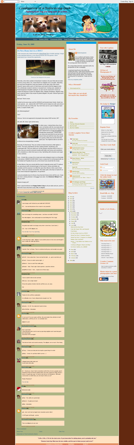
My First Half (73, 125)
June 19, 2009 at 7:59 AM (27, 209)
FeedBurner (111, 159)
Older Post (61, 431)
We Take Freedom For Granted (79, 140)
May (72, 249)
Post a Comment (21, 429)
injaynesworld (76, 176)
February (73, 255)
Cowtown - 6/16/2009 (106, 198)
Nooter (23, 236)
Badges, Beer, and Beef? (77, 239)
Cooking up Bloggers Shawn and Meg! (80, 244)
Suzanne (23, 357)
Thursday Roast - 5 (106, 251)
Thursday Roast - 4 (106, 249)
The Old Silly (25, 382)
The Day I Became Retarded (77, 124)
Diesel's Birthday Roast (107, 253)
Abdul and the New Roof (77, 227)
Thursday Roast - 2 (106, 245)
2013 (71, 203)
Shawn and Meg (105, 255)
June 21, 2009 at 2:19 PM (27, 385)
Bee (22, 386)
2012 (71, 205)
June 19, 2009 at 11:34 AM (28, 272)
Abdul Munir (71, 444)
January (73, 257)
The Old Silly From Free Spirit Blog (31, 231)
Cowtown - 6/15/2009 (106, 196)
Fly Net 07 (85, 444)
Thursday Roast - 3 (106, 247)
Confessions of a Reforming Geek (54, 444)
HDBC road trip (37, 192)
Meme (71, 122)
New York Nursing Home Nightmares (81, 168)
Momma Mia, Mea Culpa (78, 152)
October (73, 217)
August (73, 221)
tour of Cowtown (57, 130)
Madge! (112, 104)
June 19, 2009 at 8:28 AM (27, 235)
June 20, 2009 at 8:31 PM (27, 345)
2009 (71, 211)
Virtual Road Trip (44, 53)
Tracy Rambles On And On (27, 326)
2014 (71, 200)
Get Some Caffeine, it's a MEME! (79, 247)
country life (26, 192)
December (74, 213)
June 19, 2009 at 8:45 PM (27, 312)
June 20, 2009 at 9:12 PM (27, 356)
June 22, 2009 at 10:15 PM (28, 426)
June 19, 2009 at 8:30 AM (27, 244)
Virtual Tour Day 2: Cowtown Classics (80, 235)
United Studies (24, 210)
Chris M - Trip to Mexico (107, 257)
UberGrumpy (75, 171)
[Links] (97, 38)
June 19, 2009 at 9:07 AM (27, 252)
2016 (71, 196)
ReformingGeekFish (75, 88)
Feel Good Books (76, 159)
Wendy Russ (75, 162)
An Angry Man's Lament (78, 149)
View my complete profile (75, 79)
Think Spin (75, 139)
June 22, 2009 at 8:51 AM (27, 418)
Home (40, 431)
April (72, 251)
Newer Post (20, 431)
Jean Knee (23, 313)
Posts (103, 167)
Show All (92, 188)
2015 (71, 198)
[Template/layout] (101, 38)
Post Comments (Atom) (31, 434)
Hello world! (75, 164)
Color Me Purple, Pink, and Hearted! (80, 229)
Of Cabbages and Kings (78, 182)
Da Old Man (24, 291)
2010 (71, 209)
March (73, 253)
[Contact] (99, 38)
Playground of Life (105, 134)
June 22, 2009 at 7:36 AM (27, 407)
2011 (71, 207)
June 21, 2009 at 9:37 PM (27, 393)
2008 (71, 260)
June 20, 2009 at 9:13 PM (27, 366)
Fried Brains (74, 231)
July (72, 223)
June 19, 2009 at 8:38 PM (27, 301)
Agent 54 (74, 167)
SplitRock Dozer (25, 245)
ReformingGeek (25, 253)
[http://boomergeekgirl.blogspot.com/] (108, 118)
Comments (105, 170)
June (72, 225)
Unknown (23, 408)
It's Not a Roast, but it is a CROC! (30, 51)
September (74, 219)
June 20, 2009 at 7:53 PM (27, 337)
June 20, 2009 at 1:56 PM (27, 325)
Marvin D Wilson (25, 367)
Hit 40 (22, 199)
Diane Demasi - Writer (78, 158)
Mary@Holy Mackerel (26, 338)
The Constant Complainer (27, 419)
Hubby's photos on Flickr (107, 276)
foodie (31, 192)
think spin (75, 143)
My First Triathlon (74, 127)
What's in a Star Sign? (106, 130)
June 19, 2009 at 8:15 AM (27, 220)
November (74, 215)
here (37, 177)
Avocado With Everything (78, 173)
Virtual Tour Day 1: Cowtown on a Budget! (81, 237)
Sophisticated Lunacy (78, 148)
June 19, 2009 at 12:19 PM (28, 290)
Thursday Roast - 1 (106, 243)
